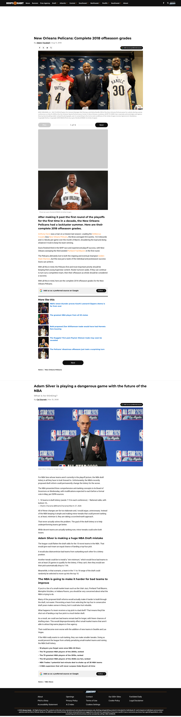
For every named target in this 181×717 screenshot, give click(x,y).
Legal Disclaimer (136, 700)
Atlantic (63, 3)
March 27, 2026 (75, 506)
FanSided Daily (135, 697)
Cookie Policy (114, 700)
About (125, 3)
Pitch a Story (43, 700)
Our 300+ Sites (115, 697)
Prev (44, 125)
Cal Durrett (42, 400)
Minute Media (26, 710)
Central (72, 3)
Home (40, 370)
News (28, 3)
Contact (89, 697)
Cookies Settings (93, 704)
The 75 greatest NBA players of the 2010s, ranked (61, 655)
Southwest (115, 3)
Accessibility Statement (48, 704)
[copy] (51, 47)
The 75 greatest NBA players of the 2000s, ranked (62, 652)
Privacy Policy (72, 700)
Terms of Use (91, 700)
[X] (168, 3)
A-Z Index (70, 704)
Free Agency (45, 3)
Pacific (104, 3)
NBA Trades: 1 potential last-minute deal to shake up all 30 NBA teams (71, 662)
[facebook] (163, 3)
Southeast (83, 3)
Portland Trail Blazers (76, 251)
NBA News (49, 682)
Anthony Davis (44, 234)
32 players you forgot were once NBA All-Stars (60, 648)
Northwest (94, 3)
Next (102, 125)
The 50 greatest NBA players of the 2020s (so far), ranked (65, 659)
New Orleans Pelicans (58, 237)
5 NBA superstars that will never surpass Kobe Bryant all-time (67, 666)
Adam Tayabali (43, 43)
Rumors (35, 3)
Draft (54, 3)
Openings (70, 697)
